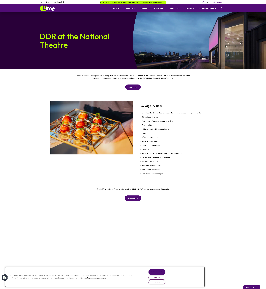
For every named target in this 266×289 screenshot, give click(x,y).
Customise (157, 282)
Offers (143, 8)
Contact (189, 8)
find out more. (124, 2)
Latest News (45, 2)
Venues (117, 8)
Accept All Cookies (157, 271)
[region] (105, 277)
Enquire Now (133, 198)
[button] (223, 8)
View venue (133, 87)
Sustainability (59, 2)
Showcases (158, 8)
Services (130, 8)
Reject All (157, 277)
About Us (175, 8)
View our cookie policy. (96, 278)
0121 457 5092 (221, 2)
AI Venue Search (207, 8)
